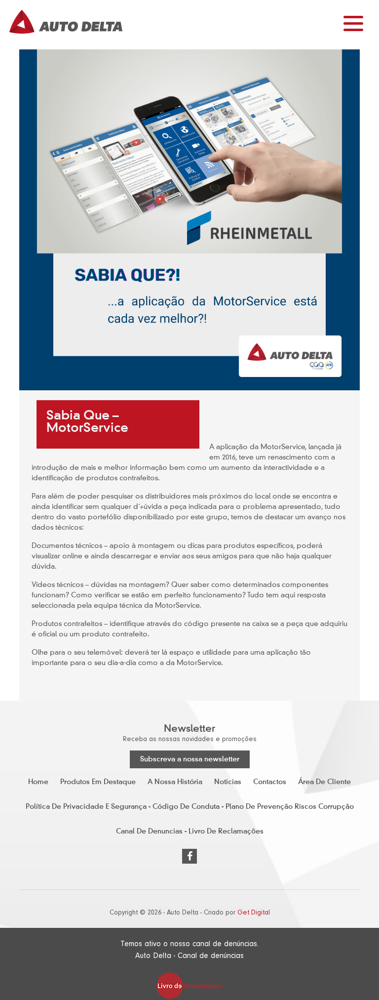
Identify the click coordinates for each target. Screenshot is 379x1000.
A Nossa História (175, 782)
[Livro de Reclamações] (189, 985)
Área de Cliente (324, 782)
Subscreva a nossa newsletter (189, 759)
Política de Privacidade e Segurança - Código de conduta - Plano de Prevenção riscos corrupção (190, 806)
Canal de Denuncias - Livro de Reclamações (190, 831)
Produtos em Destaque (98, 782)
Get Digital (253, 913)
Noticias (227, 782)
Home (38, 782)
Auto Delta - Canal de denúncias (189, 955)
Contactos (269, 782)
